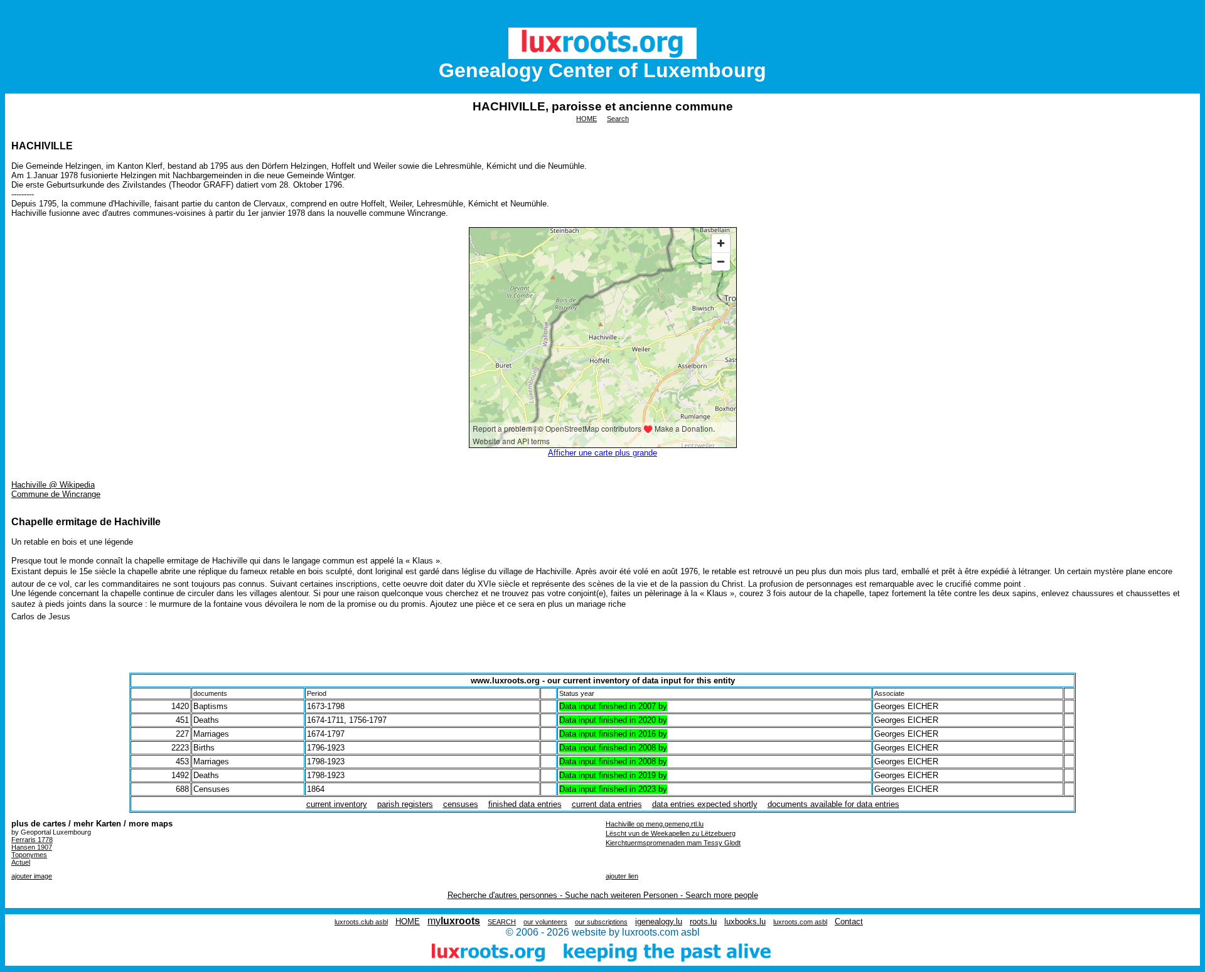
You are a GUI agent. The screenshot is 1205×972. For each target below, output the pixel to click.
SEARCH (502, 922)
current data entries (607, 804)
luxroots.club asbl (361, 922)
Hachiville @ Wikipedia (53, 484)
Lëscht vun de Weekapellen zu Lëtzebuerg (671, 833)
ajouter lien (622, 876)
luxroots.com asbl (800, 922)
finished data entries (525, 804)
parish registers (405, 804)
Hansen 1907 (31, 847)
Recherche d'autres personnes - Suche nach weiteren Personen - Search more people (602, 895)
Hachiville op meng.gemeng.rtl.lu (655, 824)
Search (618, 118)
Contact (849, 921)
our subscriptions (601, 922)
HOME (586, 118)
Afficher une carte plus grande (602, 452)
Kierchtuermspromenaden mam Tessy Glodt (673, 842)
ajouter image (31, 876)
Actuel (20, 862)
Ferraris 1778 (32, 839)
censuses (460, 804)
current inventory (336, 804)
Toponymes (29, 854)
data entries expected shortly (705, 804)
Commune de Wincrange (55, 494)
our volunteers (545, 922)
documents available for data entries (833, 804)
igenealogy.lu (658, 921)
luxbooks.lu (745, 921)
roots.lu (703, 921)
